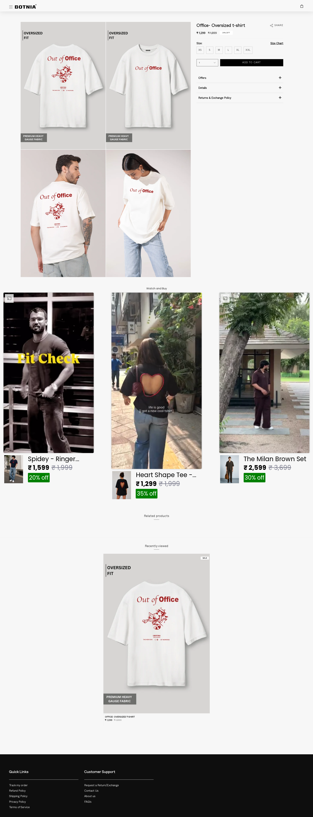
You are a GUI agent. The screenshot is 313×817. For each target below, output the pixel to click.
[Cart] (302, 6)
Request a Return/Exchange (101, 785)
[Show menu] (10, 7)
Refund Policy (17, 790)
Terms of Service (19, 807)
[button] (48, 389)
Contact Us (91, 790)
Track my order (18, 785)
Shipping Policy (18, 796)
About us (89, 796)
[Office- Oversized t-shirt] (156, 633)
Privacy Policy (17, 802)
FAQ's (87, 802)
